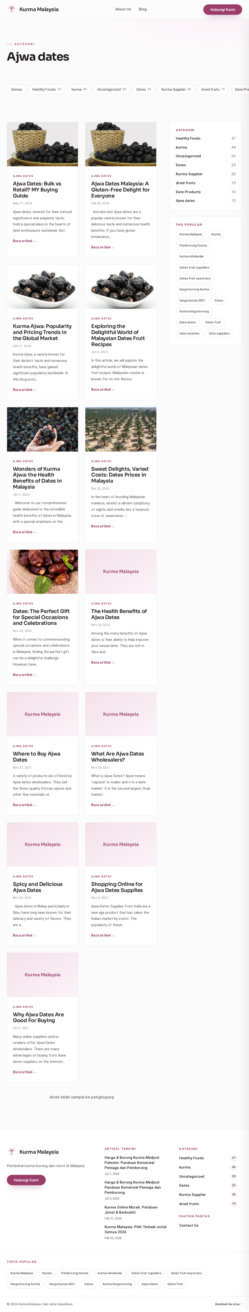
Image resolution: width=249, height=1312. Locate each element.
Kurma (216, 234)
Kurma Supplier (176, 89)
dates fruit (213, 322)
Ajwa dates (206, 201)
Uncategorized (111, 89)
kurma (79, 89)
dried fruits (213, 89)
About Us (123, 9)
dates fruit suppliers (194, 267)
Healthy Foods (46, 89)
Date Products (206, 192)
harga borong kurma (194, 289)
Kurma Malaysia (190, 234)
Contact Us (188, 1225)
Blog (143, 9)
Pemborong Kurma (193, 245)
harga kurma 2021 (192, 300)
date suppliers (219, 333)
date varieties (189, 333)
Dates (143, 89)
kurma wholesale (191, 256)
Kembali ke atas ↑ (228, 1304)
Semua (16, 89)
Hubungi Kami (222, 9)
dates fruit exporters (195, 278)
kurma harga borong (194, 311)
